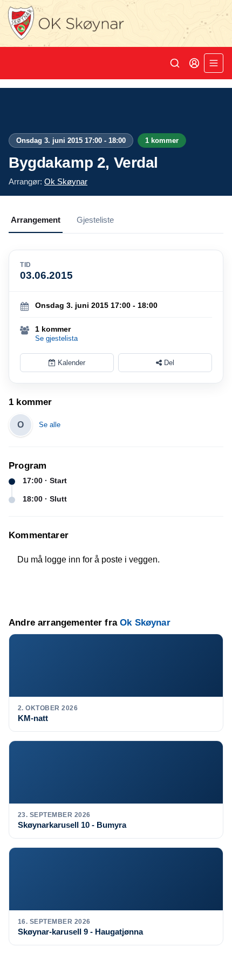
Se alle (49, 425)
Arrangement (35, 219)
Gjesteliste (95, 219)
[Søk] (175, 63)
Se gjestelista (56, 338)
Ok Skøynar (65, 181)
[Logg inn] (194, 63)
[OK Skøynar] (116, 23)
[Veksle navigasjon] (213, 63)
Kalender (70, 363)
